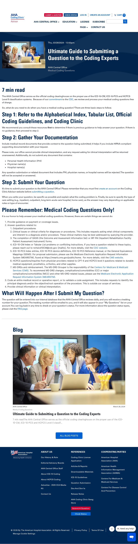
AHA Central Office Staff (52, 469)
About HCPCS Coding (51, 480)
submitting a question (43, 192)
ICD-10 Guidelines (79, 478)
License (84, 22)
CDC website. (101, 247)
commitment (55, 100)
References (78, 452)
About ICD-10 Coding (50, 474)
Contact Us (98, 27)
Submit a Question (53, 15)
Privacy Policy (80, 530)
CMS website (116, 257)
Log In (83, 15)
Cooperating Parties (113, 452)
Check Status (71, 15)
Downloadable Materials (82, 472)
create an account (108, 189)
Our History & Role (49, 458)
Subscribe (99, 22)
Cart (121, 15)
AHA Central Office (45, 22)
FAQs (83, 27)
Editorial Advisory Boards (52, 463)
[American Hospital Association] (17, 17)
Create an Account (100, 15)
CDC (71, 100)
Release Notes (77, 494)
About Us (46, 452)
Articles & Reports (79, 466)
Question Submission (81, 483)
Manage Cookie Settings (24, 534)
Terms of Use (98, 530)
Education (69, 22)
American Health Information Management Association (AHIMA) (113, 470)
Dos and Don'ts (78, 489)
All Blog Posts (69, 436)
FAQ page (22, 309)
